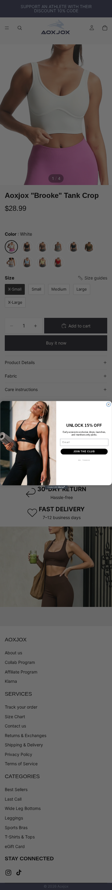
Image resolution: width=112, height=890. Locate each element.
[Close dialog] (108, 404)
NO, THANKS (84, 460)
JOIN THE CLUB (84, 451)
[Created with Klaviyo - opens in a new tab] (56, 487)
